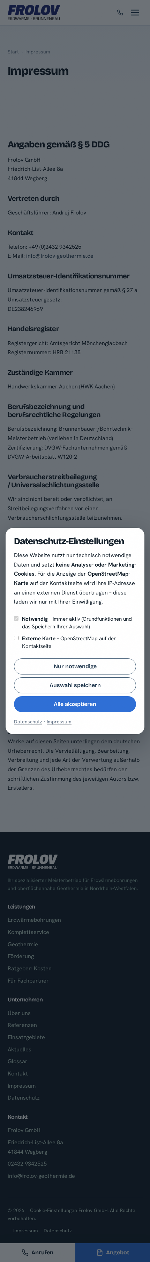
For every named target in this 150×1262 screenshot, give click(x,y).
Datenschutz (28, 721)
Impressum (59, 721)
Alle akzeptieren (75, 704)
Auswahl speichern (75, 685)
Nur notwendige (75, 666)
